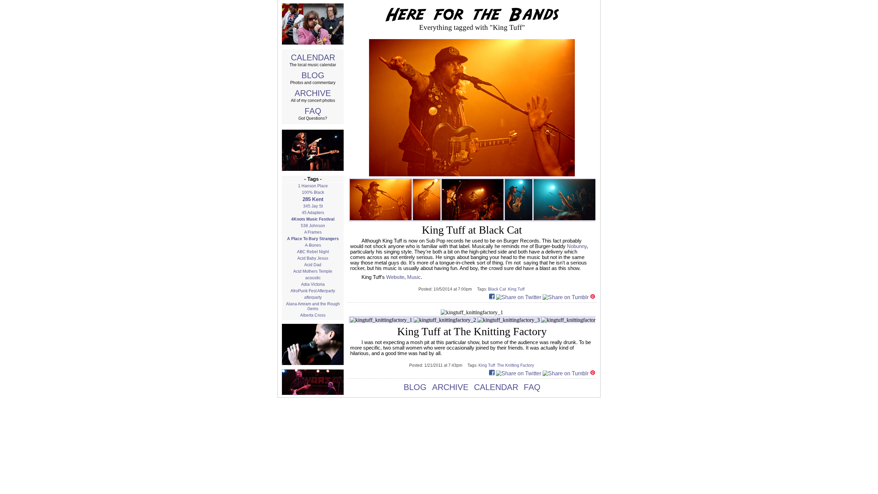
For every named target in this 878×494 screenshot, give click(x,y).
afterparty (313, 297)
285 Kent (312, 199)
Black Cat (498, 289)
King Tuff (516, 289)
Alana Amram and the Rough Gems (313, 306)
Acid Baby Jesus (312, 258)
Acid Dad (312, 264)
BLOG (312, 75)
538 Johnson (313, 225)
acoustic (313, 277)
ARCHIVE (313, 93)
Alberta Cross (312, 315)
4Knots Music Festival (312, 219)
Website (395, 277)
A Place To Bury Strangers (313, 238)
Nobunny (577, 246)
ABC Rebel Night (313, 251)
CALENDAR (313, 57)
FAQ (313, 111)
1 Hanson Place (313, 186)
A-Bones (313, 245)
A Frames (313, 232)
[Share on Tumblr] (566, 297)
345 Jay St (313, 206)
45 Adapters (313, 212)
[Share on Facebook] (492, 297)
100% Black (313, 192)
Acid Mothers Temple (312, 271)
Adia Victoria (313, 284)
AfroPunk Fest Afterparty (312, 291)
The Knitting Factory (516, 365)
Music (414, 277)
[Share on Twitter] (518, 297)
